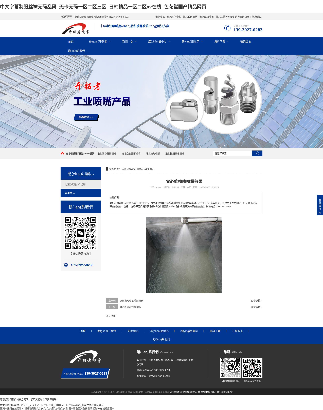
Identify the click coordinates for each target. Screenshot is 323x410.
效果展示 (70, 193)
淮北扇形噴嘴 (153, 153)
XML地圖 (205, 391)
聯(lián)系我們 (76, 51)
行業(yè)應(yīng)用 (75, 184)
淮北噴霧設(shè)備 (190, 391)
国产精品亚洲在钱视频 (80, 408)
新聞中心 (127, 41)
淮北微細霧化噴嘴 (174, 153)
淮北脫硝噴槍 (190, 16)
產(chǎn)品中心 (157, 41)
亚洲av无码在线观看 (10, 408)
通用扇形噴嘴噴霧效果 (131, 300)
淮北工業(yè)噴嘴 (225, 16)
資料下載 (219, 41)
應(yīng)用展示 (190, 41)
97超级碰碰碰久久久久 (34, 408)
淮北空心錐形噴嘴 (131, 153)
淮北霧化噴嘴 (174, 16)
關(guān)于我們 (98, 41)
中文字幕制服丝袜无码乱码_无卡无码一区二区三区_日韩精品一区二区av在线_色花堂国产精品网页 (103, 6)
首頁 (71, 41)
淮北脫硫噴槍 (207, 16)
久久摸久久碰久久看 (57, 408)
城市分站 (257, 16)
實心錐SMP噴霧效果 (130, 306)
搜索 (257, 153)
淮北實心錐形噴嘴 (106, 153)
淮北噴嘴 (160, 16)
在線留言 (245, 41)
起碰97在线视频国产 (103, 408)
